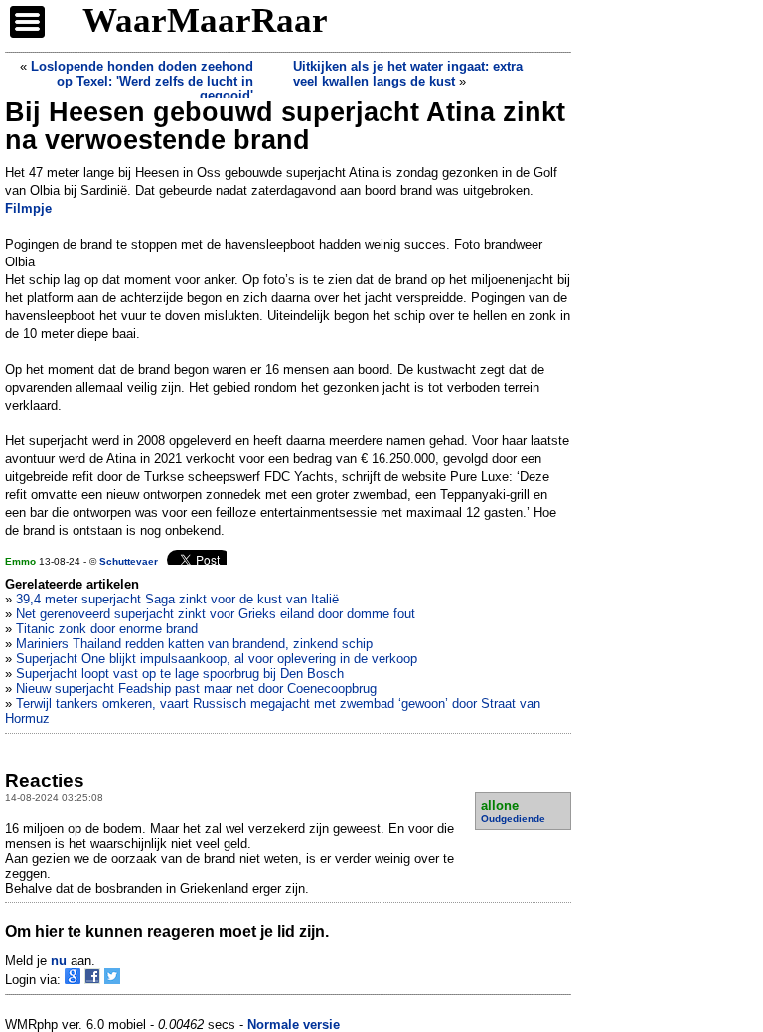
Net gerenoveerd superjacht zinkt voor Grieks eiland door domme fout (215, 613)
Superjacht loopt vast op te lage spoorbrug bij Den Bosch (180, 673)
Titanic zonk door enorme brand (107, 628)
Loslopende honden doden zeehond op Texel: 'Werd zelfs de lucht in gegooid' (142, 81)
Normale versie (293, 1024)
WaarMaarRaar (205, 20)
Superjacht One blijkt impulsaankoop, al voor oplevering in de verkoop (216, 658)
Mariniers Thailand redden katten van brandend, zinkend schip (194, 643)
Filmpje (28, 208)
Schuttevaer (128, 561)
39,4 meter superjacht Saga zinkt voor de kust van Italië (177, 599)
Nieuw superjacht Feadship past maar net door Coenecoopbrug (196, 688)
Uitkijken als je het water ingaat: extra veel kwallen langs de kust (408, 73)
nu (59, 960)
